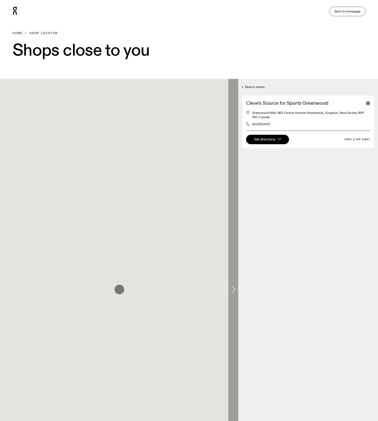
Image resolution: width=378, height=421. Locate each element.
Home (18, 33)
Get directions (264, 139)
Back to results (254, 87)
